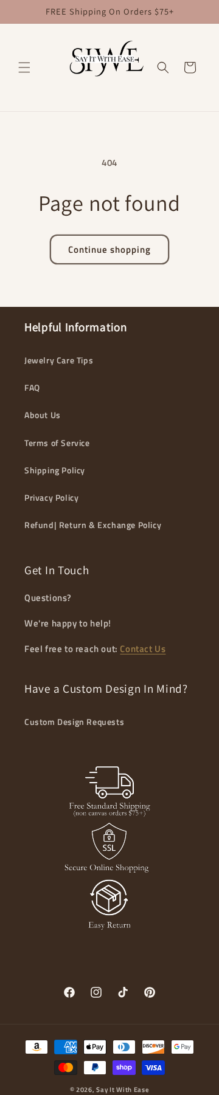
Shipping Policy (54, 470)
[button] (24, 67)
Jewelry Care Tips (58, 360)
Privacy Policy (51, 497)
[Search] (163, 67)
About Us (42, 414)
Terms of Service (57, 442)
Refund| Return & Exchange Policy (92, 524)
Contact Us (142, 649)
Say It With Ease (122, 1089)
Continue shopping (109, 249)
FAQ (32, 387)
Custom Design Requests (74, 721)
